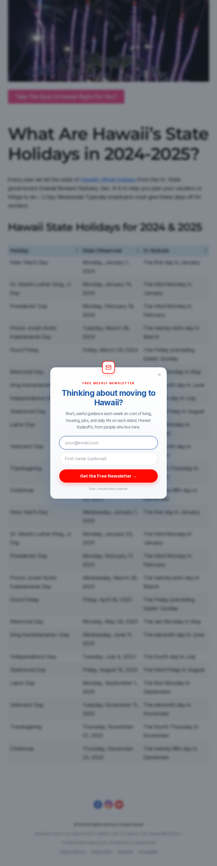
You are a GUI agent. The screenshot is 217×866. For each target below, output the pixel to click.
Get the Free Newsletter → (108, 476)
